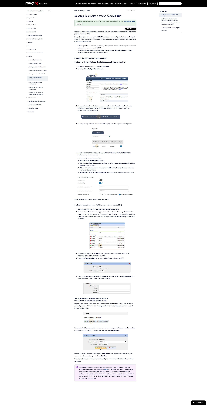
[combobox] (170, 3)
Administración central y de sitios (35, 38)
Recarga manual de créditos (35, 63)
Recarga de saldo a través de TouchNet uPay (36, 88)
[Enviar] (160, 3)
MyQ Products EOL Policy (120, 3)
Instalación (30, 21)
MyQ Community (92, 3)
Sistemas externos (32, 97)
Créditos (30, 56)
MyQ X (111, 3)
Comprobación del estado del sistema (36, 101)
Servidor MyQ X (81, 10)
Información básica (32, 14)
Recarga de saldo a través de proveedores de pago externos (36, 93)
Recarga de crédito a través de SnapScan (35, 83)
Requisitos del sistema (33, 17)
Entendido (79, 24)
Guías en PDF (31, 111)
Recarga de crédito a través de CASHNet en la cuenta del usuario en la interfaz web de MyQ (171, 29)
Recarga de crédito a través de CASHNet (35, 78)
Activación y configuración (35, 59)
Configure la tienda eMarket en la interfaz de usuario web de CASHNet (170, 19)
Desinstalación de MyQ (33, 108)
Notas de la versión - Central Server (36, 10)
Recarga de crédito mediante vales (37, 66)
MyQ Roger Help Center (81, 3)
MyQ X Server (43, 3)
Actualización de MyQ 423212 (34, 104)
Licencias (30, 42)
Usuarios (30, 45)
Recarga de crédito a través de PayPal (38, 70)
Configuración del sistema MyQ (35, 35)
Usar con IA (131, 10)
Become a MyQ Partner (103, 3)
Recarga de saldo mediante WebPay (37, 73)
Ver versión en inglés (129, 21)
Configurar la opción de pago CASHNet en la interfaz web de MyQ (170, 23)
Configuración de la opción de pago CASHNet (170, 15)
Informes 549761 (32, 49)
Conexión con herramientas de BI (35, 52)
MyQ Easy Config (32, 28)
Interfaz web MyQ (32, 31)
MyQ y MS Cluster (32, 24)
